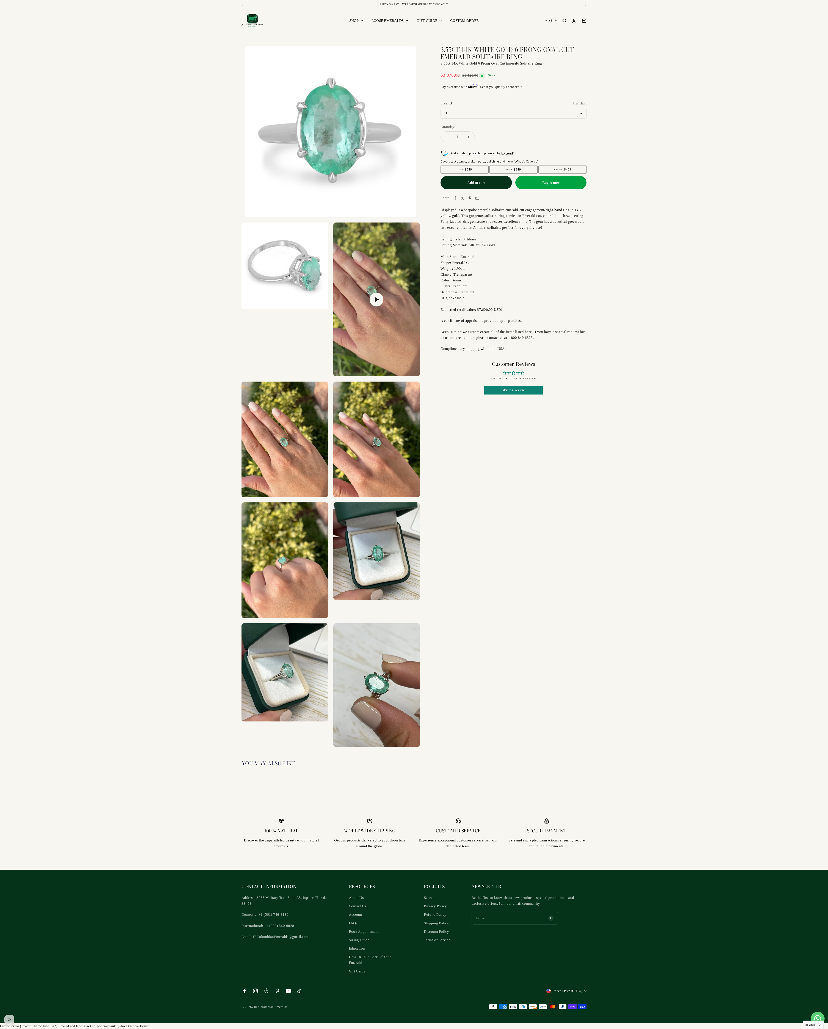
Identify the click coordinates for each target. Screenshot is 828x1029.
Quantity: (448, 127)
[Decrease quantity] (447, 137)
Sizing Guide (359, 940)
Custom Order (464, 21)
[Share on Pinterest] (470, 198)
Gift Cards (357, 971)
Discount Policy (436, 932)
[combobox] (813, 1025)
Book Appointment (364, 932)
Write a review (513, 390)
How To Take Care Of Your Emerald (370, 960)
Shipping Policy (436, 923)
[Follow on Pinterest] (277, 991)
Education (357, 948)
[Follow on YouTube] (288, 991)
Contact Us (357, 906)
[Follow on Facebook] (244, 991)
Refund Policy (435, 914)
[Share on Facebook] (455, 198)
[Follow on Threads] (266, 991)
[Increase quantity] (468, 137)
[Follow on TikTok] (299, 991)
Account (355, 914)
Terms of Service (437, 940)
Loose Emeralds (388, 21)
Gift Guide (427, 21)
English (810, 1024)
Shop (354, 21)
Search (429, 898)
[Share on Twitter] (462, 198)
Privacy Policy (435, 906)
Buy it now (551, 183)
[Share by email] (477, 198)
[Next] (585, 4)
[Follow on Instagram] (255, 991)
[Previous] (242, 4)
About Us (356, 898)
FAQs (353, 923)
